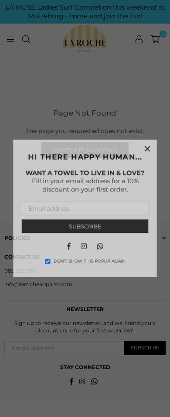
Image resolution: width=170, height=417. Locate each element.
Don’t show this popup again (89, 263)
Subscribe (85, 226)
